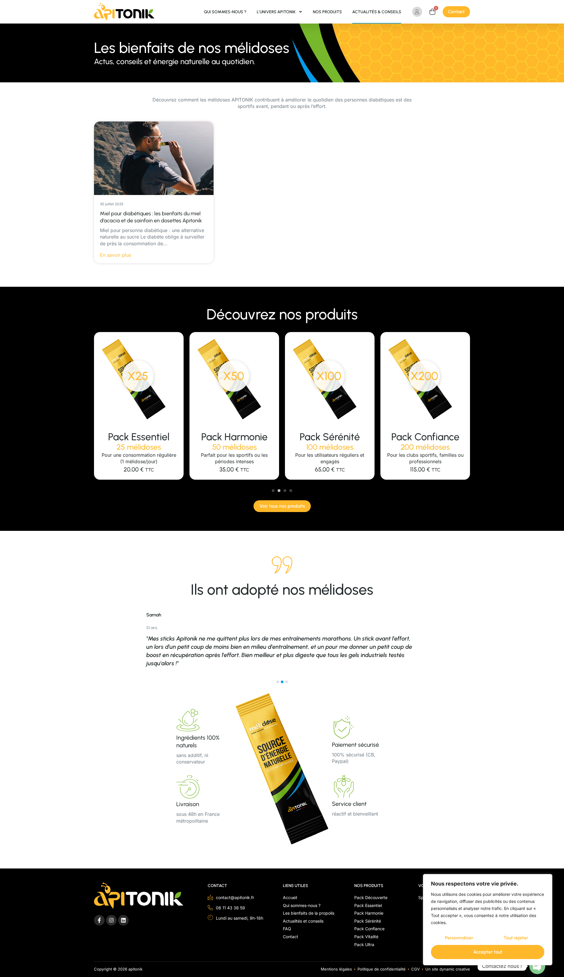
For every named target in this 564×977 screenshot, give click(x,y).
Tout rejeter (515, 938)
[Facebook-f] (99, 920)
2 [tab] (279, 490)
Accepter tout (487, 952)
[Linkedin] (123, 920)
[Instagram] (111, 920)
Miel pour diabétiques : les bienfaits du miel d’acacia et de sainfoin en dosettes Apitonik (151, 217)
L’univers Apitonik (276, 11)
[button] (277, 682)
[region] (487, 919)
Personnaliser (459, 938)
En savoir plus (115, 255)
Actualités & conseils (376, 11)
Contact (217, 885)
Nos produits (327, 11)
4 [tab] (291, 490)
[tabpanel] (139, 406)
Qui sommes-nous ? (225, 11)
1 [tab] (273, 490)
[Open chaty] (537, 966)
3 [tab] (285, 490)
